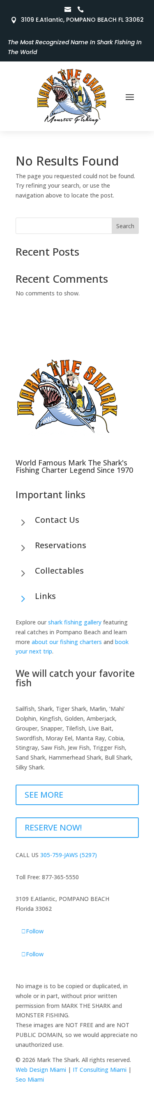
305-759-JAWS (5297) (68, 855)
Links (45, 595)
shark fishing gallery (74, 622)
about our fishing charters (67, 642)
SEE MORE (44, 794)
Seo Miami (30, 1079)
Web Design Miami (41, 1069)
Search (125, 226)
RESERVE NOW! (53, 827)
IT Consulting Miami (99, 1069)
